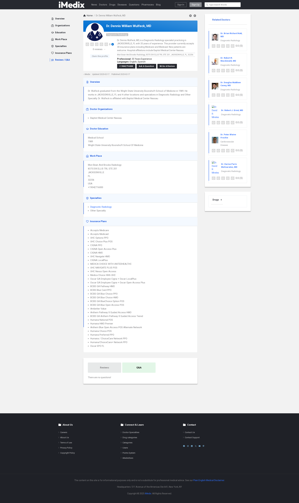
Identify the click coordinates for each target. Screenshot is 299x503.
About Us (64, 437)
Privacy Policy (66, 448)
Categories (127, 442)
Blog (158, 4)
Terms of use (66, 442)
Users (125, 448)
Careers (63, 432)
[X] (196, 446)
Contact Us (190, 432)
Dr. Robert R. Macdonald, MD (228, 59)
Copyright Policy (67, 453)
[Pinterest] (203, 446)
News (94, 4)
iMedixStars (128, 458)
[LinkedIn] (192, 446)
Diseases (122, 4)
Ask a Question (146, 66)
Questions (134, 4)
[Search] (207, 4)
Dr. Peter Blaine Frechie (228, 136)
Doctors (103, 4)
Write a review (167, 66)
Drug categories (130, 437)
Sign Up (195, 4)
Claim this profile (100, 56)
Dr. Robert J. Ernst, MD (232, 110)
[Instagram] (188, 446)
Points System (129, 453)
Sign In (180, 4)
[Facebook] (184, 446)
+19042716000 (126, 66)
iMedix (148, 493)
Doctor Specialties (131, 432)
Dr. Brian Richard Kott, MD (231, 35)
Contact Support (192, 437)
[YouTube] (200, 446)
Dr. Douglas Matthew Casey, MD (231, 84)
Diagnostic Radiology (117, 34)
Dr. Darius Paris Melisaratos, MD (229, 165)
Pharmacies (148, 4)
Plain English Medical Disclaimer (208, 480)
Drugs (112, 4)
